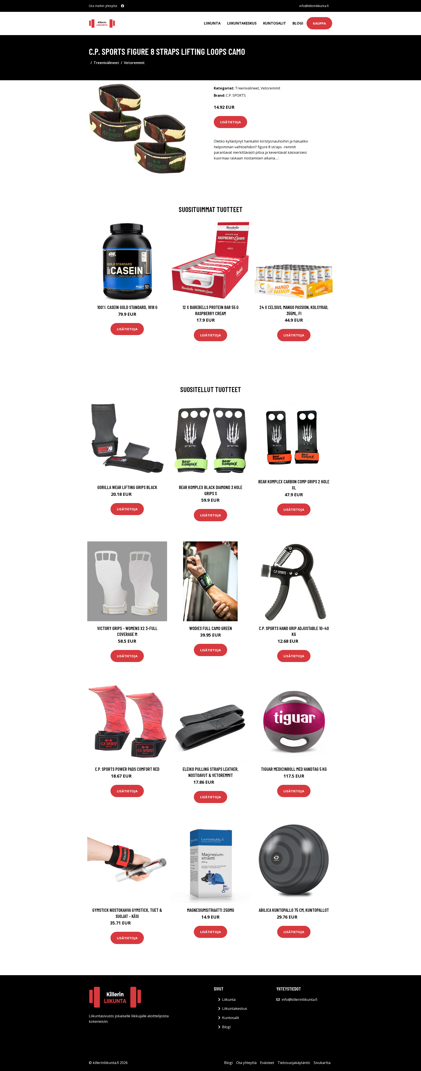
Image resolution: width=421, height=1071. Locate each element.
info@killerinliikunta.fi (314, 6)
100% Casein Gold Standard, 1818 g (127, 307)
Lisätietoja (230, 122)
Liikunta (212, 23)
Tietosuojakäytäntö (294, 1062)
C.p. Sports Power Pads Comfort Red (127, 769)
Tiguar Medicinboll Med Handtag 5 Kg (294, 769)
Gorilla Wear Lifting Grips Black (127, 487)
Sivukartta (322, 1062)
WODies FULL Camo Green (210, 628)
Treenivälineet (106, 62)
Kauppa (319, 23)
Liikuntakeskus (242, 23)
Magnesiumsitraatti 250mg (210, 910)
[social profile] (122, 6)
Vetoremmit (134, 62)
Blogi (298, 23)
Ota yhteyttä (246, 1062)
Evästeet (267, 1062)
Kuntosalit (274, 23)
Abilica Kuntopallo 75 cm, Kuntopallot (294, 910)
